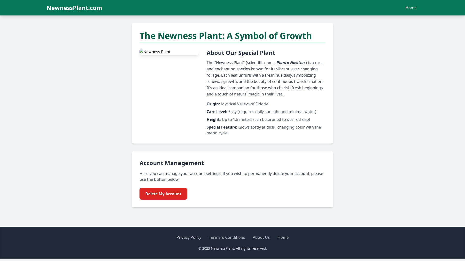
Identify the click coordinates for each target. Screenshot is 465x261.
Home (411, 7)
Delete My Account (163, 193)
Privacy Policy (189, 237)
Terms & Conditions (227, 237)
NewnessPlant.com (74, 8)
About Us (261, 237)
